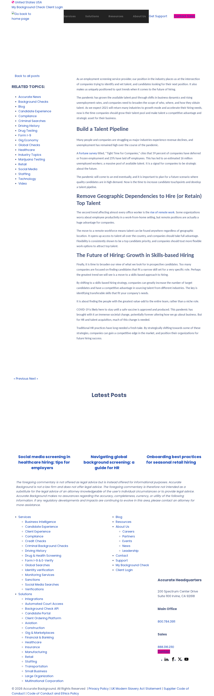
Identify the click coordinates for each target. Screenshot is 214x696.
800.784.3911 (166, 621)
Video (22, 183)
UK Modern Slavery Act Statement (136, 688)
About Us (139, 16)
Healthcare (26, 150)
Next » (33, 378)
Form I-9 (24, 135)
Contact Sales (184, 16)
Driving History (29, 126)
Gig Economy (28, 140)
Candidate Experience (34, 111)
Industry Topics (29, 155)
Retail (22, 164)
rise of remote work (162, 212)
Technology (27, 179)
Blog (21, 106)
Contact (164, 651)
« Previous (21, 378)
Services (70, 16)
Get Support (158, 16)
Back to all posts (27, 76)
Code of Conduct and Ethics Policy (53, 693)
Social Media (27, 169)
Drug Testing (27, 130)
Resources (116, 16)
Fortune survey (88, 153)
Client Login (54, 7)
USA (39, 2)
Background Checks (33, 102)
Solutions (92, 16)
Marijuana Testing (31, 159)
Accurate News (29, 97)
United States (25, 2)
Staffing (24, 174)
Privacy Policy (99, 688)
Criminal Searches (32, 121)
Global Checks (29, 145)
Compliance (27, 116)
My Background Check (28, 7)
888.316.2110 (166, 647)
